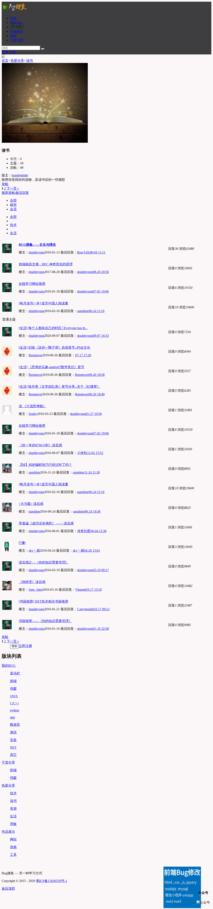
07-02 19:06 (101, 291)
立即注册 (25, 646)
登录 (5, 52)
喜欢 (13, 35)
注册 (12, 52)
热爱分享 (16, 27)
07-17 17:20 (83, 355)
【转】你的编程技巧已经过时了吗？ (45, 464)
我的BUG (9, 665)
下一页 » (13, 188)
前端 (13, 681)
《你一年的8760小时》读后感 (40, 445)
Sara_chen (35, 589)
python (14, 710)
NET (13, 747)
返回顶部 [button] (8, 888)
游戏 (13, 847)
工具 (13, 854)
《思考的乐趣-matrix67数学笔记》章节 (56, 367)
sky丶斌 (34, 550)
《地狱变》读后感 (32, 582)
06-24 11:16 (96, 311)
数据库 (15, 724)
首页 (13, 18)
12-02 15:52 (95, 453)
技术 (13, 225)
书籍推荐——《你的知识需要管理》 (45, 621)
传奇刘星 (83, 531)
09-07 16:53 (101, 335)
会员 (13, 209)
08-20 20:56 (101, 272)
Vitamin (80, 589)
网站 (13, 839)
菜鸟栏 (15, 673)
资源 (13, 808)
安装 (13, 740)
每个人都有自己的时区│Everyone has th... (58, 328)
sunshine (83, 311)
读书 (29, 60)
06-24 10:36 (92, 511)
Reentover (35, 355)
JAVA (14, 696)
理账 (13, 824)
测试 (13, 732)
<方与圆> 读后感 (31, 504)
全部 (13, 200)
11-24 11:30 (92, 472)
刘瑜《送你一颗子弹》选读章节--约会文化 (59, 347)
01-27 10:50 (94, 414)
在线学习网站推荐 (32, 283)
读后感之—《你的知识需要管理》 (44, 562)
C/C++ (14, 703)
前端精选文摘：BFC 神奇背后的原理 (46, 264)
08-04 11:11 (97, 252)
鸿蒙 (13, 688)
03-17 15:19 (94, 589)
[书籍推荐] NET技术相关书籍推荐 (43, 601)
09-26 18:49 (97, 394)
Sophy (33, 414)
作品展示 (16, 31)
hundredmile (20, 175)
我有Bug (16, 22)
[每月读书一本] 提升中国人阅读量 (43, 303)
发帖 (5, 184)
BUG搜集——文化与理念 (37, 244)
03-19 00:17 (101, 570)
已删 (22, 543)
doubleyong (36, 252)
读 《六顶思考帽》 (32, 406)
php (12, 717)
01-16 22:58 (101, 628)
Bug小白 (83, 252)
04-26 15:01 (92, 550)
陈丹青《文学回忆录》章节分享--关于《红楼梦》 (64, 386)
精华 (13, 205)
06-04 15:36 (98, 531)
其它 (13, 754)
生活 (13, 233)
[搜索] (42, 48)
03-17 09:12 (102, 609)
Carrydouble (85, 609)
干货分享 (16, 40)
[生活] (23, 328)
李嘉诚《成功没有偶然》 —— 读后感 (46, 523)
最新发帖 (8, 192)
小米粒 (82, 453)
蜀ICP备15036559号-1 (51, 881)
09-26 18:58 (97, 374)
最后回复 (22, 192)
